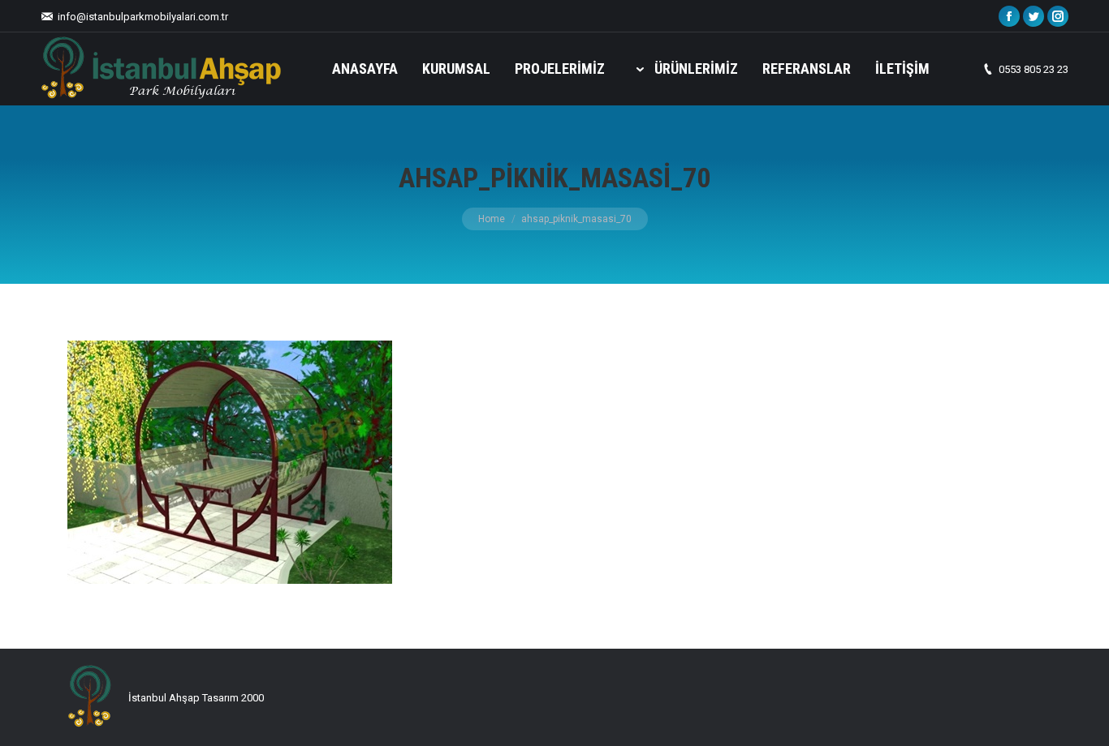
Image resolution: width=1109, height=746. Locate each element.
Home (491, 219)
